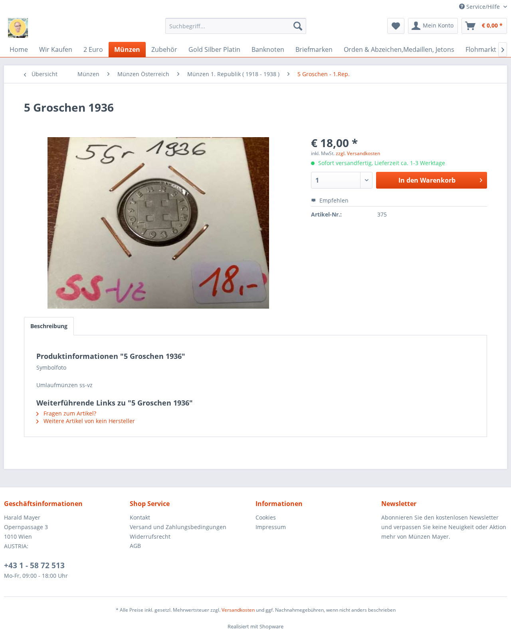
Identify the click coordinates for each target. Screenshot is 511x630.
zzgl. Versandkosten (358, 153)
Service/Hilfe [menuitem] (483, 6)
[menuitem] (235, 26)
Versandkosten (238, 609)
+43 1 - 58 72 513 (34, 565)
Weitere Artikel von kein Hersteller (88, 421)
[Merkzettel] (395, 26)
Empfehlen (333, 200)
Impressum (271, 527)
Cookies (266, 517)
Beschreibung (48, 326)
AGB (135, 545)
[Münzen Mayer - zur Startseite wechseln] (18, 28)
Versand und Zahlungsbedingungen (178, 527)
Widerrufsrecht (150, 536)
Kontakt (140, 517)
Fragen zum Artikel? (69, 413)
